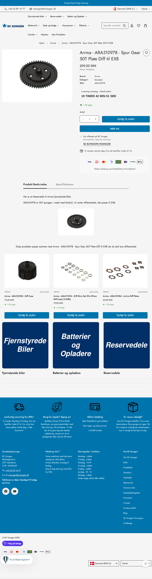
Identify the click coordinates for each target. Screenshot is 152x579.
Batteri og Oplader (76, 16)
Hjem (41, 43)
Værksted (127, 477)
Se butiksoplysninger (97, 144)
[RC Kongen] (13, 25)
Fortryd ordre (129, 487)
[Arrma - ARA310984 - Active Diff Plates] (125, 271)
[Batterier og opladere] (76, 345)
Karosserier (67, 25)
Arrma (53, 43)
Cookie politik (129, 507)
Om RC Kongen (130, 457)
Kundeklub (127, 467)
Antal (82, 111)
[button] (145, 25)
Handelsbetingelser (131, 492)
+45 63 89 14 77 (12, 470)
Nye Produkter (58, 34)
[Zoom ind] (66, 55)
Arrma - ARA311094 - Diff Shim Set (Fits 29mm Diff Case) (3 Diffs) (75, 298)
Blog (125, 513)
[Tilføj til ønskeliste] (146, 52)
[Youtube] (14, 491)
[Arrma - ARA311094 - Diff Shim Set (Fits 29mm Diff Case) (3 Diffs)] (76, 271)
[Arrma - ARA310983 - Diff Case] (26, 271)
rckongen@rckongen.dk (18, 475)
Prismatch (127, 497)
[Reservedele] (127, 345)
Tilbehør (83, 25)
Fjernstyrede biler (36, 16)
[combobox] (103, 563)
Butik (125, 462)
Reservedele (56, 16)
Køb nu (114, 128)
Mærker (44, 34)
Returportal (128, 482)
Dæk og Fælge (50, 25)
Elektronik (32, 25)
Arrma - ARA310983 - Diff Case (18, 296)
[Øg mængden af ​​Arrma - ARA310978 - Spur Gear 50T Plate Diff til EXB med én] (95, 119)
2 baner (126, 502)
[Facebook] (5, 491)
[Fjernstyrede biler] (25, 345)
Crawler (31, 34)
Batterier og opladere (67, 373)
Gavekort (127, 472)
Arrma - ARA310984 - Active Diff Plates (121, 296)
